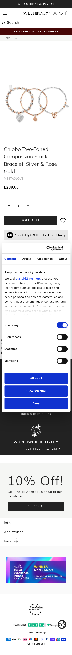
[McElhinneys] (36, 14)
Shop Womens (48, 32)
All (17, 38)
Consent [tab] (10, 258)
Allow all (36, 378)
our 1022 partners (28, 278)
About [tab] (63, 258)
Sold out (30, 220)
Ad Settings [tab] (45, 258)
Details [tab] (26, 258)
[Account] (55, 14)
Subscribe (36, 506)
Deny (35, 403)
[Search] (3, 22)
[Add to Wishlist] (63, 220)
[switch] (62, 337)
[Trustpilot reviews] (36, 625)
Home (7, 38)
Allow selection (36, 391)
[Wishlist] (61, 14)
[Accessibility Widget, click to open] (62, 624)
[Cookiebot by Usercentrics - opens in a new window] (51, 248)
